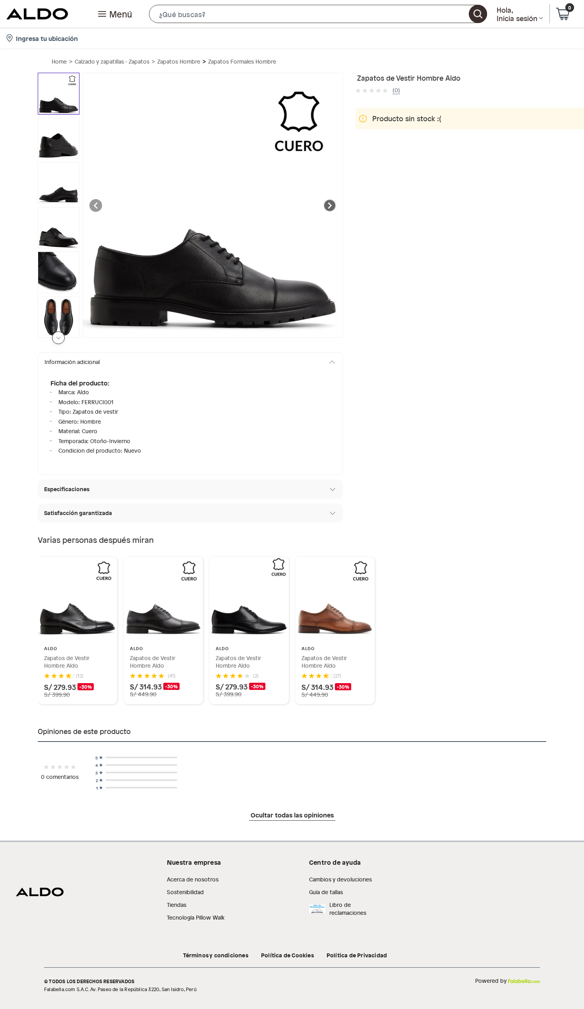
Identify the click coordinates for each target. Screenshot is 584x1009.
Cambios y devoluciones (340, 879)
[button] (318, 14)
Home (59, 61)
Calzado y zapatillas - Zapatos (112, 61)
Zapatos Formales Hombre (242, 61)
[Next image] (329, 205)
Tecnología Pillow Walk (195, 917)
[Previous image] (95, 205)
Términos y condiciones (215, 955)
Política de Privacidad (357, 955)
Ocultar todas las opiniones (292, 814)
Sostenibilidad (185, 892)
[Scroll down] (58, 337)
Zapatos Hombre (178, 61)
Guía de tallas (326, 892)
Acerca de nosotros (193, 879)
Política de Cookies (287, 955)
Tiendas (176, 904)
